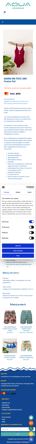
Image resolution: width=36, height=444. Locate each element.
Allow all (18, 245)
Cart (3, 419)
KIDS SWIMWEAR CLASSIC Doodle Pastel (26, 356)
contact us (30, 289)
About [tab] (29, 192)
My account (6, 417)
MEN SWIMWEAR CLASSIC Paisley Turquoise (26, 328)
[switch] (31, 227)
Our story (5, 405)
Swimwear (9, 103)
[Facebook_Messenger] (31, 417)
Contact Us (6, 403)
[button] (4, 52)
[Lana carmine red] (18, 52)
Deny (18, 255)
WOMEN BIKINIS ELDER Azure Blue (9, 356)
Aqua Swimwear (14, 101)
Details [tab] (18, 192)
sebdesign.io (25, 442)
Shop (3, 422)
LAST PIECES (22, 101)
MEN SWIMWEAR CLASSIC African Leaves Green (10, 328)
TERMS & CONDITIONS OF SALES (12, 409)
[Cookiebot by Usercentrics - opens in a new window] (26, 187)
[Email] (31, 423)
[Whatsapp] (31, 428)
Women (15, 103)
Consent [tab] (6, 192)
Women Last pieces (22, 103)
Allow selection (18, 250)
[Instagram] (31, 434)
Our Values (6, 407)
